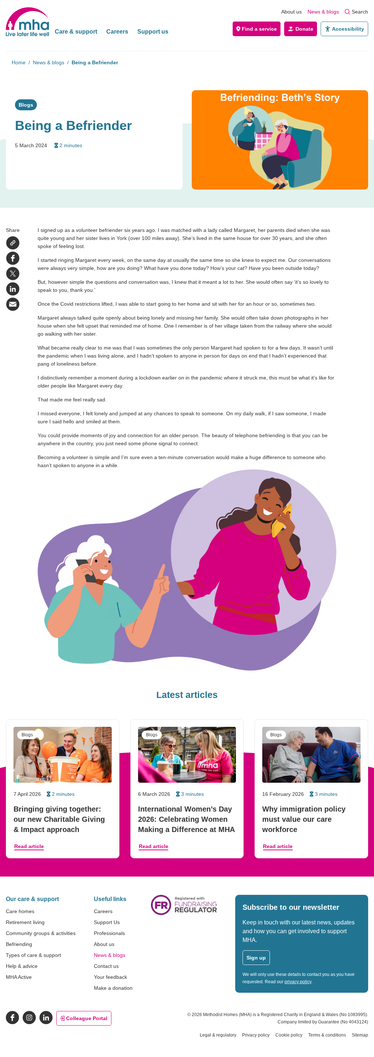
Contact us (106, 966)
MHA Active (19, 977)
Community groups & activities (41, 933)
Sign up (256, 958)
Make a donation (113, 988)
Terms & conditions (327, 1035)
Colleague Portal (86, 1018)
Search (360, 12)
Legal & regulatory (218, 1035)
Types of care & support (33, 955)
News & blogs (323, 12)
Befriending (19, 944)
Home (19, 62)
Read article (29, 846)
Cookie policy (288, 1035)
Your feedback (110, 977)
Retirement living (25, 922)
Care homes (20, 911)
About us (291, 12)
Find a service (259, 29)
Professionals (109, 933)
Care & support (76, 31)
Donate (304, 29)
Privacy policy (256, 1035)
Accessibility (348, 29)
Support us (152, 31)
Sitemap (360, 1035)
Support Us (107, 922)
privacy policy (298, 981)
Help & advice (22, 966)
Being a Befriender (95, 62)
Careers (117, 31)
